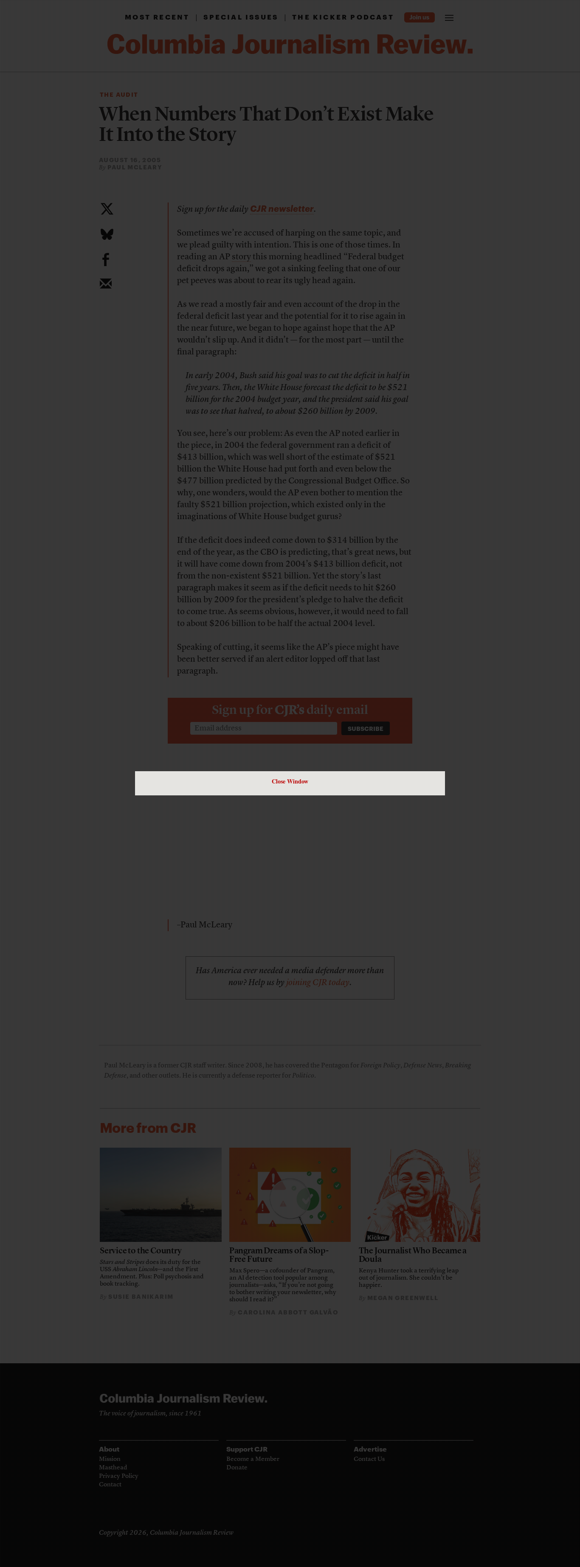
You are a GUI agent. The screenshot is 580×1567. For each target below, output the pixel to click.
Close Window (290, 781)
